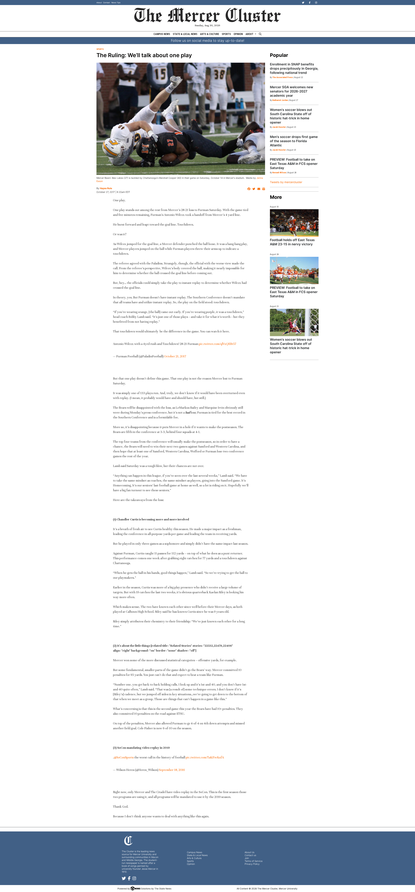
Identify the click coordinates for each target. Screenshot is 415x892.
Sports (226, 34)
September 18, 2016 (172, 770)
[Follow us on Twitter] (124, 879)
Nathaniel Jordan (280, 100)
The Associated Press (282, 77)
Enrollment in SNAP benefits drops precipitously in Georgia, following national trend (294, 68)
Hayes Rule (106, 188)
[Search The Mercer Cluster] (260, 34)
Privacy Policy (252, 864)
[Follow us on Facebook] (129, 879)
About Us (249, 852)
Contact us (250, 855)
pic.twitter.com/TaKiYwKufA (205, 757)
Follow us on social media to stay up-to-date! (207, 40)
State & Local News (185, 34)
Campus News (162, 34)
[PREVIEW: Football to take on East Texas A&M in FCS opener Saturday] (294, 270)
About (99, 2)
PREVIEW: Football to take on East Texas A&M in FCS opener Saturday (294, 164)
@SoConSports (124, 757)
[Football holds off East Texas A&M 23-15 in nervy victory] (294, 223)
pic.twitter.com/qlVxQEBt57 (217, 344)
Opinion (238, 34)
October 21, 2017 (175, 356)
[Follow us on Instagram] (134, 879)
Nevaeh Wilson (279, 172)
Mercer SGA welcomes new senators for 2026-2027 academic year (291, 91)
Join (247, 858)
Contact (106, 2)
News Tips (115, 2)
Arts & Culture (209, 34)
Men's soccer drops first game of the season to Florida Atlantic (294, 141)
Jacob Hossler (279, 127)
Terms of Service (253, 861)
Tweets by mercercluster (286, 182)
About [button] (250, 34)
